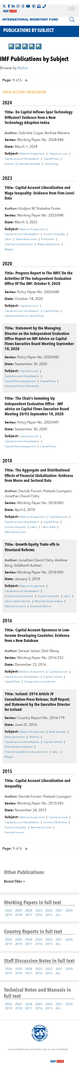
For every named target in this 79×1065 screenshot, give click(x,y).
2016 (38, 915)
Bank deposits (57, 732)
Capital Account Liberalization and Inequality (37, 783)
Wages (9, 249)
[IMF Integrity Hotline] (44, 6)
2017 (28, 915)
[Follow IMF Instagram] (18, 6)
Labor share (49, 527)
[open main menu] (71, 9)
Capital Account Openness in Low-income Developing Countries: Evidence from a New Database (37, 635)
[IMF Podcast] (33, 6)
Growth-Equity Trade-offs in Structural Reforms (32, 547)
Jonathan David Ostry (22, 496)
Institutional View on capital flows (24, 316)
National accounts (26, 239)
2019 (8, 915)
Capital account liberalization (22, 159)
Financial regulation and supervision (26, 752)
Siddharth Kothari (28, 565)
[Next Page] (25, 80)
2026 (8, 910)
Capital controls (52, 677)
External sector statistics (19, 747)
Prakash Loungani (57, 491)
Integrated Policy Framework (22, 386)
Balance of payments (32, 154)
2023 (38, 910)
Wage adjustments (48, 244)
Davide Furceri (30, 491)
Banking (34, 737)
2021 (59, 910)
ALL (58, 915)
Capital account (58, 154)
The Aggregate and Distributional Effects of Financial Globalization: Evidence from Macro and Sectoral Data (39, 475)
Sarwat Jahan (29, 651)
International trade (29, 164)
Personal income (14, 832)
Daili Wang (50, 651)
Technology (52, 164)
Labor (8, 239)
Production (47, 239)
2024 (28, 910)
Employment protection (19, 596)
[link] (11, 46)
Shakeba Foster (48, 208)
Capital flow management (20, 381)
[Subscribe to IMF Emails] (39, 6)
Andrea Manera (57, 133)
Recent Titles (13, 881)
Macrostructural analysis (49, 601)
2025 (18, 910)
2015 (48, 915)
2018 (18, 915)
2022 (48, 910)
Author (23, 68)
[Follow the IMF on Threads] (22, 6)
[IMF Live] (57, 1059)
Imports (9, 164)
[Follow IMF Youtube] (28, 6)
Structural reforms (40, 606)
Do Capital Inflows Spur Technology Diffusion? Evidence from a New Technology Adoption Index (39, 117)
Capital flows (51, 159)
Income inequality (54, 234)
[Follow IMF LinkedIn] (13, 6)
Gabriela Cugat (30, 133)
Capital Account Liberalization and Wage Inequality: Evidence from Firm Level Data (39, 192)
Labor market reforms (17, 601)
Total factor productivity (19, 244)
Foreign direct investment (39, 681)
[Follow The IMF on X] (4, 6)
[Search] (72, 19)
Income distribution (55, 822)
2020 (69, 910)
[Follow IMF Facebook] (9, 6)
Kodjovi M (26, 208)
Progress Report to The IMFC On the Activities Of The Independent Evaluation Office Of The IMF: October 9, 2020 (39, 278)
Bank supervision (15, 737)
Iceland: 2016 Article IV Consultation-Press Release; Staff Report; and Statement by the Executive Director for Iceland (37, 701)
